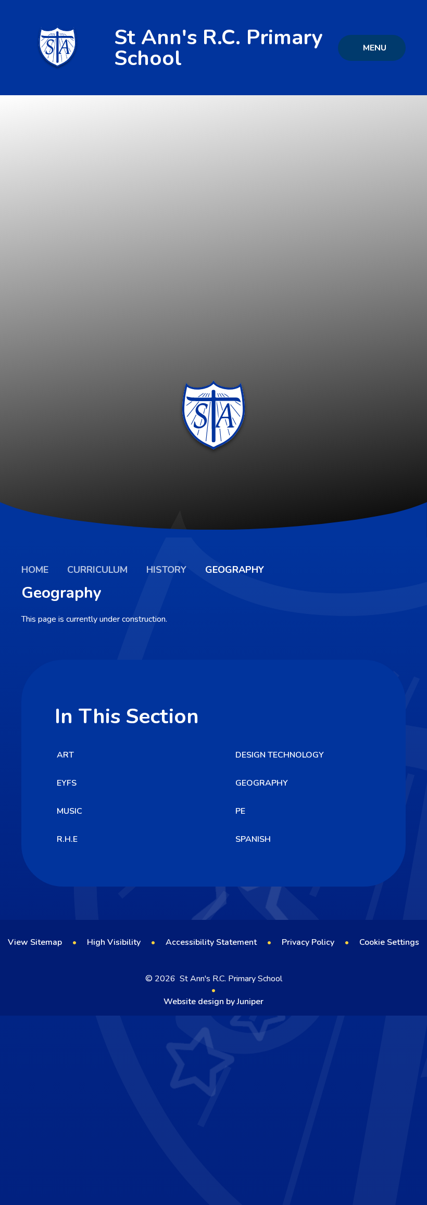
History (166, 569)
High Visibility (114, 942)
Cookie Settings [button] (389, 942)
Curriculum (97, 569)
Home (34, 569)
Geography (234, 569)
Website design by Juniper (213, 1001)
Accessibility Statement (211, 942)
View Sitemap (35, 942)
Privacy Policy (308, 942)
